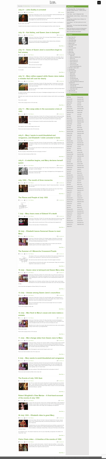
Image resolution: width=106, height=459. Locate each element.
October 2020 (69, 156)
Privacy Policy (86, 457)
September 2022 (80, 133)
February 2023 (70, 129)
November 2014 (80, 222)
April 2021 (69, 150)
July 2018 (79, 180)
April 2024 (79, 116)
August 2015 (69, 214)
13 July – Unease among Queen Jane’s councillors (39, 292)
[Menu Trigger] (99, 2)
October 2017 (69, 190)
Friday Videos (71, 40)
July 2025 (79, 103)
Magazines (70, 43)
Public (69, 51)
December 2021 (70, 142)
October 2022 (69, 133)
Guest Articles (71, 41)
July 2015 (79, 214)
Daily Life (72, 58)
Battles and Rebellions (74, 57)
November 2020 (80, 154)
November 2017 (80, 188)
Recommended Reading (74, 66)
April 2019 (69, 173)
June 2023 (69, 125)
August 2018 (69, 180)
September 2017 (80, 190)
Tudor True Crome (72, 92)
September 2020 (80, 156)
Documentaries (73, 60)
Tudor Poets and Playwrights (75, 87)
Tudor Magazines (58, 457)
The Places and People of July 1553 (33, 197)
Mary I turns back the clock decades (74, 31)
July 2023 (79, 123)
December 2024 (80, 108)
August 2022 (69, 135)
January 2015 (80, 220)
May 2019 (79, 171)
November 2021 (80, 142)
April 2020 (69, 161)
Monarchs (72, 75)
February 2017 (70, 197)
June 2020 (69, 159)
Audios (71, 55)
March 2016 (79, 207)
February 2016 (70, 209)
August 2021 (69, 146)
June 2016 (69, 205)
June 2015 (69, 216)
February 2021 (70, 152)
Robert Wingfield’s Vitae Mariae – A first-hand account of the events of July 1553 (40, 396)
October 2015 (69, 213)
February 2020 (70, 163)
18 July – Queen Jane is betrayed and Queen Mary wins (41, 270)
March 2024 (69, 118)
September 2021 (80, 144)
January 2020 (80, 163)
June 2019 (69, 171)
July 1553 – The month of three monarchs (35, 180)
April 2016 (69, 207)
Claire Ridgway (31, 12)
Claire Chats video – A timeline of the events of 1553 (39, 439)
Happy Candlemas (70, 12)
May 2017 (79, 194)
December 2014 (70, 222)
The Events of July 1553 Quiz (30, 378)
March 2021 (79, 150)
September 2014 (80, 224)
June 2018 (69, 182)
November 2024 (70, 110)
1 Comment (62, 12)
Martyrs (71, 74)
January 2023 (80, 129)
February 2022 (70, 140)
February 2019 (70, 175)
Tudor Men (72, 85)
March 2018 (79, 184)
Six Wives (72, 77)
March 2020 (79, 161)
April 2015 (69, 218)
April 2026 (69, 97)
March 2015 (79, 218)
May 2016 (79, 205)
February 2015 (70, 220)
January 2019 (80, 175)
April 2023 (69, 127)
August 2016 (69, 203)
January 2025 (69, 108)
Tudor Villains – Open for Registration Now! (75, 14)
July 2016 (79, 203)
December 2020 (70, 154)
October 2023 (69, 121)
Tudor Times (70, 90)
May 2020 (79, 159)
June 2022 (69, 137)
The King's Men (73, 78)
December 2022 (70, 131)
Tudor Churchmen (73, 84)
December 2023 (80, 120)
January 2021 (80, 152)
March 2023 (79, 127)
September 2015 (80, 213)
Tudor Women (73, 88)
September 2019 (80, 167)
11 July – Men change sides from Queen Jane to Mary (40, 338)
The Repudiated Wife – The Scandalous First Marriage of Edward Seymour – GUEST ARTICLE (76, 9)
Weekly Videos (65, 457)
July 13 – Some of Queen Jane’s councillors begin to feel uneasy (40, 50)
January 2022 (80, 140)
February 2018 (70, 186)
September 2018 (80, 178)
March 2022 (79, 139)
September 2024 (70, 112)
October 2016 (69, 201)
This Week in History (72, 67)
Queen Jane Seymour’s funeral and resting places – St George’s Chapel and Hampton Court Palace (77, 29)
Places (69, 49)
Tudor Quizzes (72, 457)
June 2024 (79, 114)
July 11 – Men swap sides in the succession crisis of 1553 (40, 110)
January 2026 (69, 99)
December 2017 (70, 188)
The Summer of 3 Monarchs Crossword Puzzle (37, 251)
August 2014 (69, 226)
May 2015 (79, 216)
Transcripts (70, 69)
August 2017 (69, 192)
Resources (70, 54)
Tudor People (71, 70)
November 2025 (80, 99)
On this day (70, 47)
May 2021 (79, 148)
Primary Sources (73, 64)
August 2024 (79, 112)
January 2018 (80, 186)
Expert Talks (70, 37)
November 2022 (80, 131)
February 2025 (80, 106)
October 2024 (80, 110)
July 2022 (79, 135)
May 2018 (79, 182)
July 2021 (79, 146)
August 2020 (69, 158)
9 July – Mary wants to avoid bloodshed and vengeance (41, 358)
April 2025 (79, 104)
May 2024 (69, 116)
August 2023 (69, 123)
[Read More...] (61, 28)
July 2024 (69, 114)
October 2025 (69, 101)
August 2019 (69, 169)
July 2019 (79, 169)
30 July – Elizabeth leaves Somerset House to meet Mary (39, 232)
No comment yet (61, 35)
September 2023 (80, 121)
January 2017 (80, 197)
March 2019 (79, 173)
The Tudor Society (26, 6)
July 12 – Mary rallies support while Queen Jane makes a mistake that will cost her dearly (41, 77)
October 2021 (69, 144)
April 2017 (69, 196)
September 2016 (80, 201)
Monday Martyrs (71, 44)
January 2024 (69, 120)
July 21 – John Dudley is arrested (32, 9)
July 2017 (79, 192)
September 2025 (80, 101)
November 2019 (80, 165)
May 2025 (69, 104)
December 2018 (70, 177)
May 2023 (79, 125)
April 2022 (69, 139)
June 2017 (69, 194)
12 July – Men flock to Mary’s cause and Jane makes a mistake (40, 313)
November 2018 (80, 177)
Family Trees (72, 63)
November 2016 (80, 199)
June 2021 (69, 148)
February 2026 (80, 97)
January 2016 (80, 209)
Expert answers (73, 61)
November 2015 (80, 211)
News (69, 46)
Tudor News (52, 457)
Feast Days (70, 38)
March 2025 (69, 106)
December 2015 (70, 211)
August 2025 (69, 103)
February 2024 (80, 118)
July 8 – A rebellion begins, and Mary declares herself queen (40, 161)
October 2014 (69, 224)
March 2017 (79, 196)
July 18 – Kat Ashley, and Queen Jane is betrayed (38, 32)
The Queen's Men (73, 80)
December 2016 (70, 199)
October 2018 (69, 178)
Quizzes (70, 52)
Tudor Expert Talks (79, 457)
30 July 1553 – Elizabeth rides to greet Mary (36, 415)
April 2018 (69, 184)
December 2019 (70, 165)
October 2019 (69, 167)
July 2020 (79, 158)
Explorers (72, 72)
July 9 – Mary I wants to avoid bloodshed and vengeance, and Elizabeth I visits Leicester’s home (39, 136)
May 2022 (79, 137)
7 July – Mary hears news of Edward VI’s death (37, 213)
